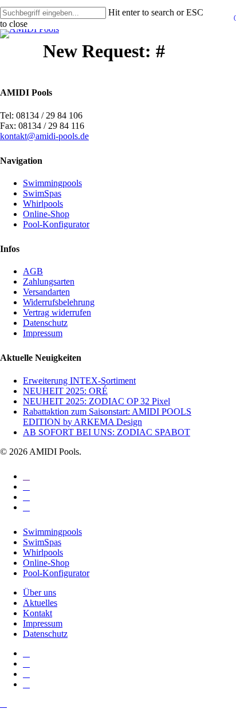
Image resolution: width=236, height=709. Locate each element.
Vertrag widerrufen (57, 312)
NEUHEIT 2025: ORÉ (65, 391)
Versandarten (46, 292)
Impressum (42, 333)
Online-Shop (46, 214)
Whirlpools (43, 203)
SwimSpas (42, 193)
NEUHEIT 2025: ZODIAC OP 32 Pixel (96, 401)
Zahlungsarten (48, 281)
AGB (33, 271)
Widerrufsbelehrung (59, 302)
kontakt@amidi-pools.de (44, 136)
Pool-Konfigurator (56, 224)
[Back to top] (3, 703)
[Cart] (231, 22)
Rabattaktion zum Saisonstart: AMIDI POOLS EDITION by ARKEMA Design (107, 417)
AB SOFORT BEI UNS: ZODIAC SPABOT (106, 432)
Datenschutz (45, 323)
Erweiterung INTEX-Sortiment (79, 380)
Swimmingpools (52, 183)
